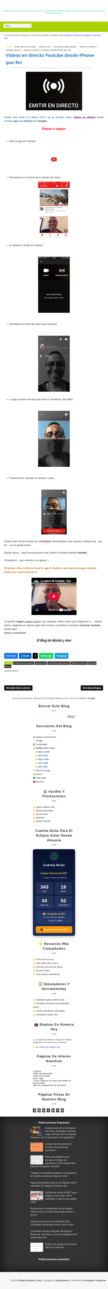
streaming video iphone (65, 46)
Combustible (41, 744)
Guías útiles (41, 777)
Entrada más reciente (18, 687)
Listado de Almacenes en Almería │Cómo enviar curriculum (58, 1147)
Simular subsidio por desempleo (50, 1010)
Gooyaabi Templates (95, 1280)
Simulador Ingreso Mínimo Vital (50, 999)
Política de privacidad (42, 1073)
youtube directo (13, 50)
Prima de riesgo (43, 770)
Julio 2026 (42, 766)
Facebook (11, 655)
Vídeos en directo (88, 46)
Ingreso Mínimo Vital (45, 807)
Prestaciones (42, 814)
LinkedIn (25, 655)
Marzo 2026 (43, 751)
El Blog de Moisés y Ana (54, 6)
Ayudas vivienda (43, 821)
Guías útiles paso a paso (47, 963)
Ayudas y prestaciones (46, 737)
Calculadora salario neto (47, 1014)
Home (9, 46)
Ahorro (39, 774)
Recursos (40, 781)
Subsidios (40, 817)
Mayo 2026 (43, 759)
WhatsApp (46, 655)
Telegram (62, 655)
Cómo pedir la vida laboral (48, 974)
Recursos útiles (43, 970)
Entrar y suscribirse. (15, 632)
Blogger (91, 698)
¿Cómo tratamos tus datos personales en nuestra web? (52, 1081)
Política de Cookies (41, 1075)
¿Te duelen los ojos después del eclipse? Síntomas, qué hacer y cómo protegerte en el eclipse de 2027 (53, 1234)
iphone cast (44, 46)
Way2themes (62, 1280)
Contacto (37, 1071)
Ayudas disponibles (44, 810)
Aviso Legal (38, 1078)
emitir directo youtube (25, 46)
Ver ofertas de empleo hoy (48, 1047)
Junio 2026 (43, 763)
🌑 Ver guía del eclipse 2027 (54, 929)
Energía (39, 740)
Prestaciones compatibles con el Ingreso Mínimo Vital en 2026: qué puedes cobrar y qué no (52, 1211)
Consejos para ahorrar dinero (49, 966)
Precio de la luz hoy (45, 959)
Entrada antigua (92, 687)
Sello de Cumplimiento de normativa (49, 1085)
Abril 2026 (43, 755)
